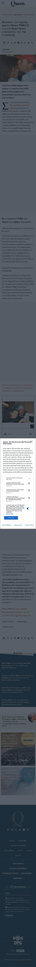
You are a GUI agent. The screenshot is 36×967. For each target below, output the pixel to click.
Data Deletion (6, 525)
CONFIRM (11, 517)
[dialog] (18, 483)
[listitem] (18, 478)
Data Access (18, 525)
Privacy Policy (29, 525)
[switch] (28, 483)
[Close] (32, 442)
